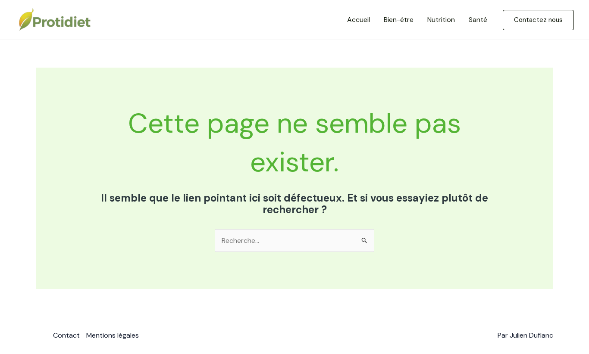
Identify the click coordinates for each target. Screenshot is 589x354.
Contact (66, 335)
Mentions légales (112, 335)
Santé (478, 19)
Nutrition (441, 19)
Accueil (358, 19)
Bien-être (399, 19)
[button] (538, 20)
